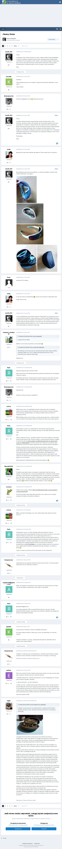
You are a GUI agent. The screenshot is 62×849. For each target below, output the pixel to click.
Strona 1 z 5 (24, 46)
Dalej (15, 46)
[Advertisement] (31, 15)
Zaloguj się (43, 828)
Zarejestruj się (18, 828)
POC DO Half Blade (30, 544)
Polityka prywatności (27, 843)
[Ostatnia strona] (19, 46)
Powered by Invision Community (31, 846)
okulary (18, 40)
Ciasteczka (37, 843)
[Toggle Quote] (18, 336)
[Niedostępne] (29, 724)
